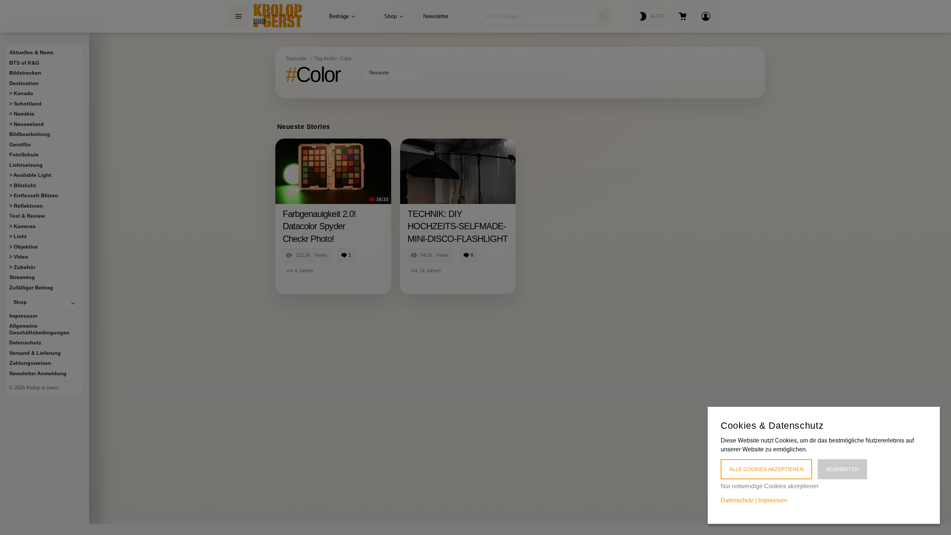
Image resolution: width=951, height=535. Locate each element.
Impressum (772, 500)
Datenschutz (737, 500)
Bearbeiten (842, 469)
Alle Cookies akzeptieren (766, 469)
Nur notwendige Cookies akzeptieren (769, 486)
